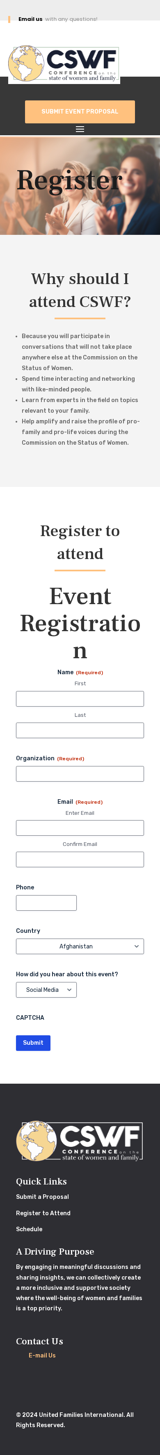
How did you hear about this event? (67, 974)
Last (80, 715)
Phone (25, 887)
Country (28, 931)
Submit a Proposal (42, 1197)
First (80, 683)
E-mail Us (42, 1355)
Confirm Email (80, 844)
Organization (50, 758)
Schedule (29, 1229)
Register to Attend (43, 1213)
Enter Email (80, 813)
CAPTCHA (30, 1017)
